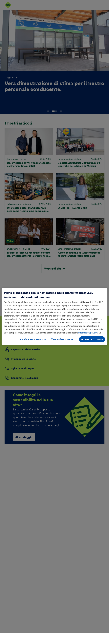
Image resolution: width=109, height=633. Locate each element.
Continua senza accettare (33, 339)
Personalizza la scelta (62, 339)
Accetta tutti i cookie (92, 339)
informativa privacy (87, 332)
